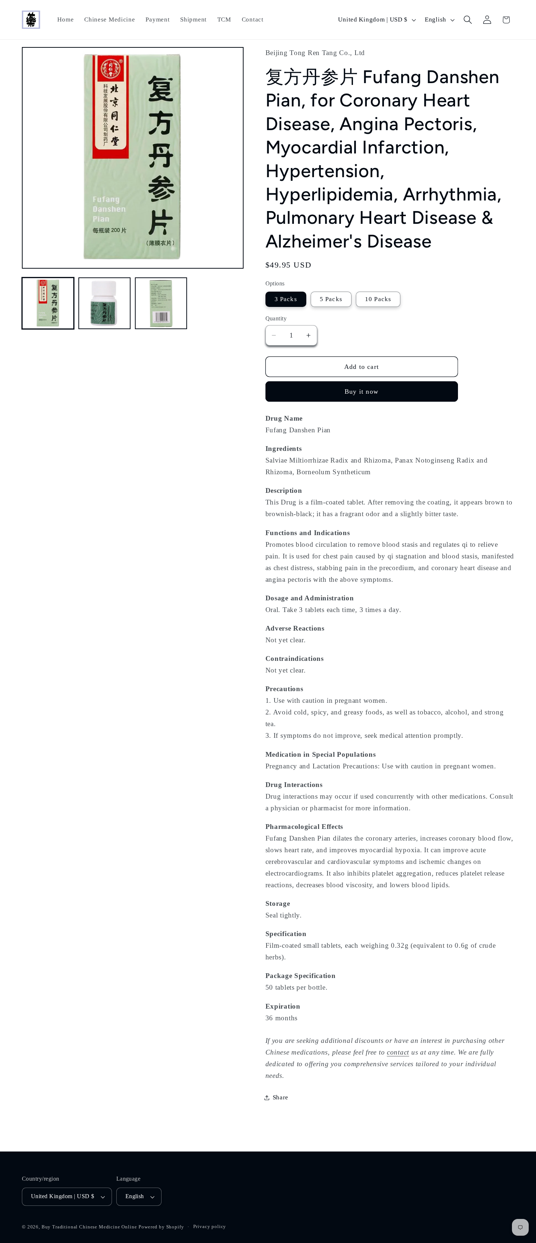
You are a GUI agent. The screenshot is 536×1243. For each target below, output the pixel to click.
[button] (467, 20)
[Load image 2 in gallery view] (104, 303)
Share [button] (281, 1097)
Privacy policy (209, 1227)
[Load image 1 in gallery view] (48, 303)
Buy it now (361, 391)
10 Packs (378, 299)
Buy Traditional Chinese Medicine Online (89, 1227)
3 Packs (286, 299)
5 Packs (331, 299)
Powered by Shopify (161, 1227)
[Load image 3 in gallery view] (161, 303)
